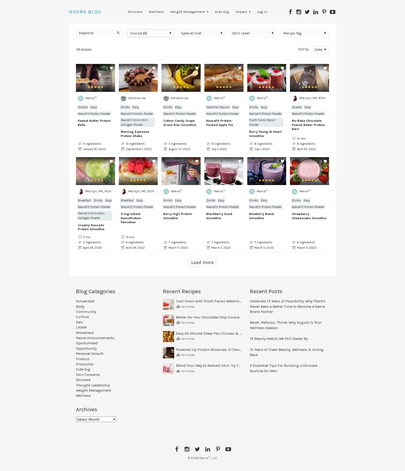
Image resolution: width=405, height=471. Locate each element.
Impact (241, 12)
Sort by (303, 49)
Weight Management (187, 12)
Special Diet (191, 33)
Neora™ (91, 98)
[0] (95, 89)
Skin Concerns (88, 374)
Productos (85, 364)
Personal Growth (90, 353)
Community (86, 311)
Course (138, 33)
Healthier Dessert (218, 107)
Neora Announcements (95, 338)
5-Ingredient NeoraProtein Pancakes (131, 218)
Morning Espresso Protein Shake (135, 134)
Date (318, 49)
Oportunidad (87, 343)
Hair (79, 322)
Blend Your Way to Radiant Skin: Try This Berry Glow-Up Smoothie (209, 365)
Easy (93, 107)
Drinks (125, 107)
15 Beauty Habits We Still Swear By (279, 338)
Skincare (135, 12)
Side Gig (222, 12)
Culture (82, 317)
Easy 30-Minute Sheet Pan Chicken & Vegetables (209, 333)
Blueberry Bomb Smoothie (261, 216)
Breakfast (84, 200)
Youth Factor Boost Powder (262, 122)
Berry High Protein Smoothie (177, 216)
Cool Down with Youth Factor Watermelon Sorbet (209, 301)
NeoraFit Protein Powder (94, 114)
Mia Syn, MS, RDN (312, 98)
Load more (202, 262)
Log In (262, 12)
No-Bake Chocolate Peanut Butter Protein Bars (308, 125)
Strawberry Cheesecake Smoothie (309, 216)
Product (83, 359)
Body (80, 306)
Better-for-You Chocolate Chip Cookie (208, 317)
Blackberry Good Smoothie (219, 216)
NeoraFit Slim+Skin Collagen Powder (134, 122)
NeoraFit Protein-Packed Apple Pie (219, 123)
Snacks (83, 107)
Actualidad (85, 301)
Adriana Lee (137, 98)
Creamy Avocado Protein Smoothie (91, 227)
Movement (85, 332)
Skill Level (241, 33)
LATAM (81, 327)
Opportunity (86, 348)
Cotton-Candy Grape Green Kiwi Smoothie (179, 123)
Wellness (156, 12)
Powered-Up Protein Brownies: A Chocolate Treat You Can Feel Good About (209, 349)
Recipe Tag (292, 33)
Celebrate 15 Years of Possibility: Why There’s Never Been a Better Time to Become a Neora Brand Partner (287, 306)
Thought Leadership (93, 385)
